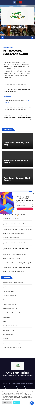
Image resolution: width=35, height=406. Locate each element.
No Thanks (24, 211)
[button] (24, 197)
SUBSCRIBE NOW (25, 209)
